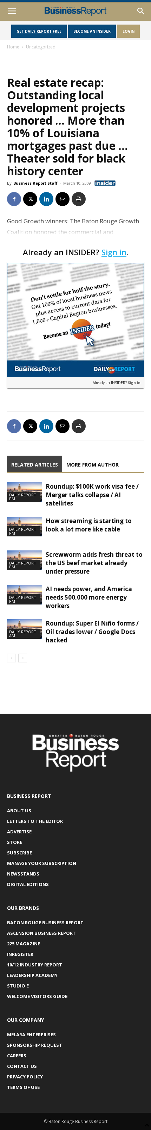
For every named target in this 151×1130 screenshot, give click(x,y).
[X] (30, 199)
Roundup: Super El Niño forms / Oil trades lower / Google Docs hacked (92, 631)
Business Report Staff (35, 183)
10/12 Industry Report (34, 965)
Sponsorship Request (34, 1045)
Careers (16, 1055)
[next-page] (22, 658)
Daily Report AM (22, 633)
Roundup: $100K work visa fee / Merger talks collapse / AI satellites (92, 494)
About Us (19, 810)
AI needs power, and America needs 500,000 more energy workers (89, 597)
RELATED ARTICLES (34, 464)
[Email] (62, 199)
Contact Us (22, 1066)
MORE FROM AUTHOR (92, 464)
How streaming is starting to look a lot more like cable (89, 525)
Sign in (113, 252)
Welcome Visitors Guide (37, 996)
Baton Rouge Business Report (45, 922)
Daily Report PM (22, 496)
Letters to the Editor (35, 821)
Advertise (19, 831)
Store (14, 842)
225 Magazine (23, 943)
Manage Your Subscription (41, 863)
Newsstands (23, 874)
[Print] (79, 199)
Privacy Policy (25, 1076)
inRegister (20, 954)
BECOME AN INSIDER (92, 31)
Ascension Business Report (41, 933)
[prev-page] (11, 658)
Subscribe (19, 853)
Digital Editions (28, 884)
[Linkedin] (46, 199)
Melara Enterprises (31, 1034)
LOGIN (128, 31)
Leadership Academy (32, 975)
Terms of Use (23, 1087)
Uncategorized (40, 47)
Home (13, 47)
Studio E (18, 986)
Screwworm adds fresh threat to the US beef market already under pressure (94, 562)
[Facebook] (14, 199)
